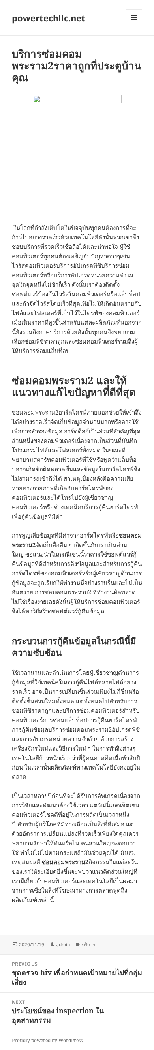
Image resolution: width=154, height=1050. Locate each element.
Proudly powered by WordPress (47, 1040)
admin (63, 944)
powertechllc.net (48, 18)
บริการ (88, 944)
